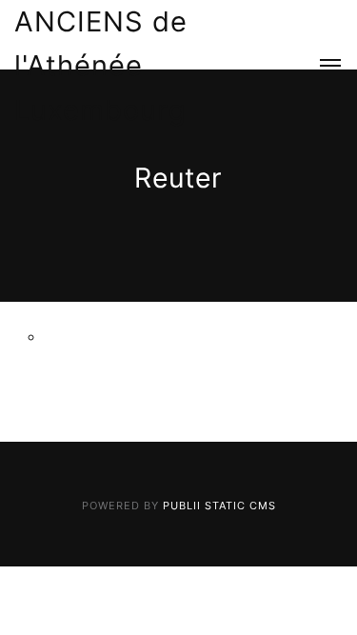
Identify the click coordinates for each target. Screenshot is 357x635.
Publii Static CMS (219, 505)
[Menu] (320, 66)
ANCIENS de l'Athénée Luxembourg (101, 66)
